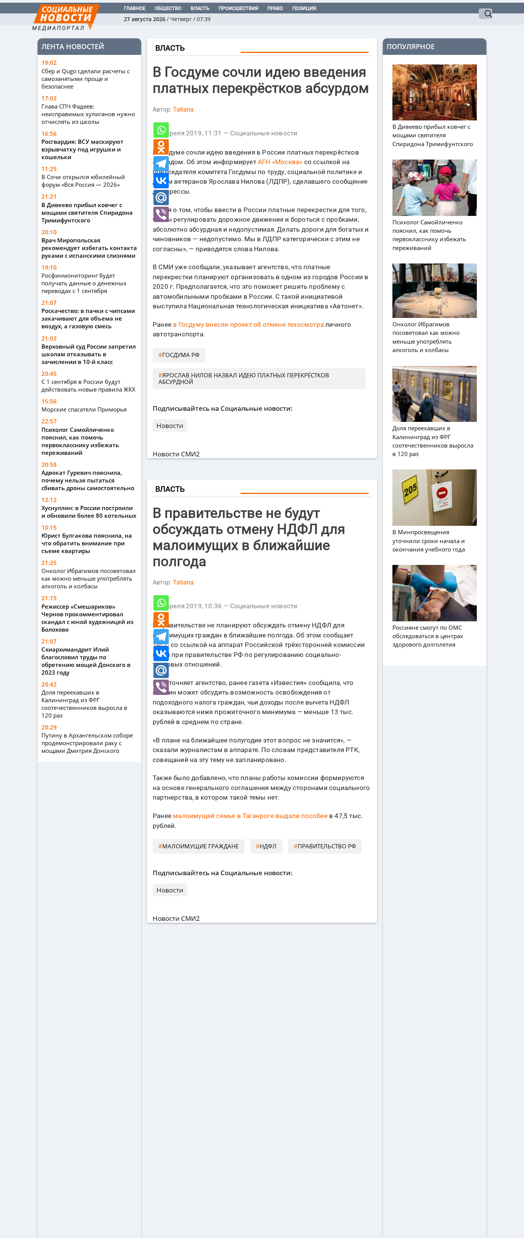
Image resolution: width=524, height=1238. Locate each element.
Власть (200, 8)
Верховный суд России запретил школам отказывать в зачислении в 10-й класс (88, 353)
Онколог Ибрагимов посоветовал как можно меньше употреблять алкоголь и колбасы (88, 578)
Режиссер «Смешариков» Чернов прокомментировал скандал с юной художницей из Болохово (87, 618)
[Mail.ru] (161, 197)
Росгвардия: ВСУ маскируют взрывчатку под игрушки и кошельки (82, 149)
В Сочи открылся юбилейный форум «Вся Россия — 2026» (83, 181)
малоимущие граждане (200, 846)
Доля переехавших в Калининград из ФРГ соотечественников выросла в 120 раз (84, 703)
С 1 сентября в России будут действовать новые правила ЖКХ (88, 385)
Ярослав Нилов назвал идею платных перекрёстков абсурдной (243, 378)
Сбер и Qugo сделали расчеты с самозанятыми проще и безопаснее (85, 78)
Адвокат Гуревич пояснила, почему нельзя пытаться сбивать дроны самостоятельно (87, 480)
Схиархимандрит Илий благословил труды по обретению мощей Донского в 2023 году (85, 660)
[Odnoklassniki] (161, 147)
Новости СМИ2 (176, 453)
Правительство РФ (327, 846)
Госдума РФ (180, 355)
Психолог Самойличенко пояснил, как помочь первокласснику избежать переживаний (80, 441)
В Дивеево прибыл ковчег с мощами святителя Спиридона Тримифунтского (87, 212)
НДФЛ (268, 846)
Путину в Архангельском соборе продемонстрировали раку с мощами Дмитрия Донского (87, 742)
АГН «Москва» (280, 162)
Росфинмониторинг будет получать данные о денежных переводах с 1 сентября (84, 283)
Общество (168, 8)
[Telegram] (161, 163)
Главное (134, 8)
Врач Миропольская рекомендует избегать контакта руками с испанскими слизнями (89, 247)
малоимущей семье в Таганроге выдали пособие (250, 816)
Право (275, 8)
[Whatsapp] (161, 130)
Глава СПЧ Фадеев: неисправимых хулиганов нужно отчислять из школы (88, 113)
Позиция (304, 8)
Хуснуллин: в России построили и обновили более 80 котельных (88, 511)
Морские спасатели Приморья (84, 409)
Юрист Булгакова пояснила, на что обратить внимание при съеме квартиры (86, 543)
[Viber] (161, 214)
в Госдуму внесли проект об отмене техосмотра (248, 324)
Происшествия (238, 8)
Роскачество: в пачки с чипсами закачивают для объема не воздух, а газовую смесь (88, 318)
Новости (170, 425)
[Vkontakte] (161, 180)
